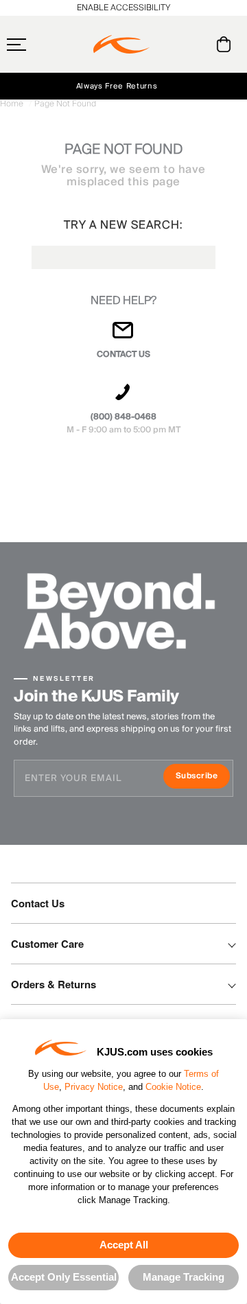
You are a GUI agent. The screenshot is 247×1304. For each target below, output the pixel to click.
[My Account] (196, 44)
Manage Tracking (183, 1277)
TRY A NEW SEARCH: (123, 225)
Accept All (123, 1244)
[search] (168, 44)
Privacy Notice (93, 1087)
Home (12, 104)
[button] (43, 44)
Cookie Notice (173, 1087)
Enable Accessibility (123, 8)
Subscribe (203, 777)
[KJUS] (121, 44)
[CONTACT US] (123, 336)
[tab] (226, 44)
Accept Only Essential (64, 1277)
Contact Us (37, 903)
